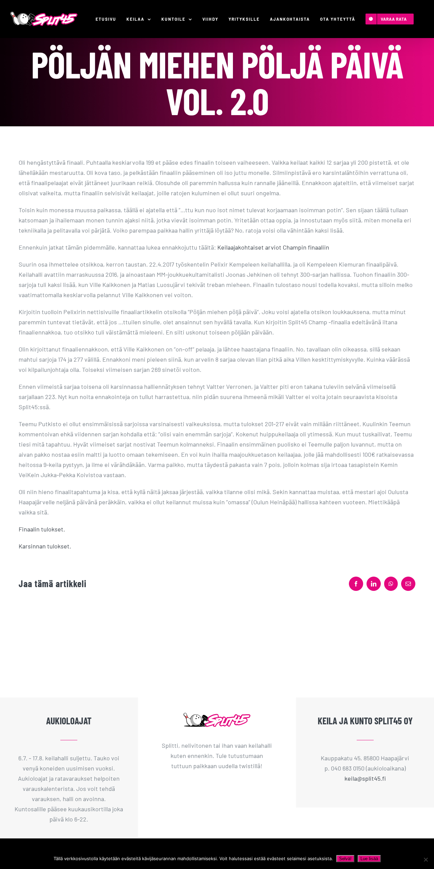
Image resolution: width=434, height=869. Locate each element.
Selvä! (345, 858)
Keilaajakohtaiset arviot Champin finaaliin (273, 247)
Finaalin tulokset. (42, 529)
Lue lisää (369, 858)
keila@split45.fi (365, 778)
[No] (425, 859)
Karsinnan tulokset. (45, 546)
